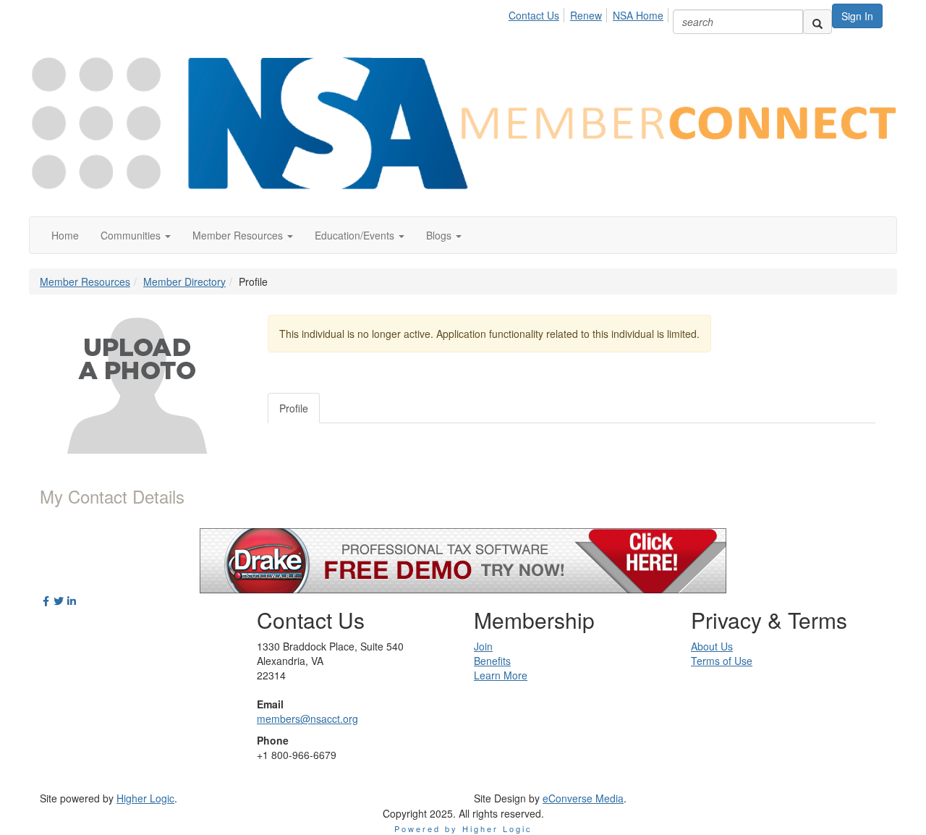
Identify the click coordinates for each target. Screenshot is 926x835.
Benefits (492, 660)
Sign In (857, 16)
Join (483, 646)
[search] (817, 21)
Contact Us (534, 15)
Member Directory (184, 281)
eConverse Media (583, 798)
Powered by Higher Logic (463, 828)
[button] (136, 235)
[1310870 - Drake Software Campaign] (463, 559)
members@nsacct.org (307, 718)
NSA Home (638, 15)
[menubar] (590, 13)
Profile (293, 408)
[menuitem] (538, 13)
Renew (586, 15)
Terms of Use (721, 660)
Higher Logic (145, 798)
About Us (712, 646)
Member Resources (85, 281)
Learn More (500, 675)
